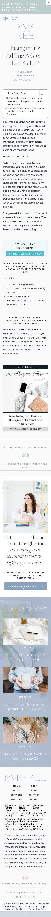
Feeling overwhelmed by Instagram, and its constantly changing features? (25, 111)
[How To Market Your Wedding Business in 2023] (25, 730)
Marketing (25, 696)
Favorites (25, 647)
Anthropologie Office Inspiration (25, 447)
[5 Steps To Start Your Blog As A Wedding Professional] (25, 631)
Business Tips (25, 75)
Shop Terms (41, 909)
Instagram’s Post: (19, 156)
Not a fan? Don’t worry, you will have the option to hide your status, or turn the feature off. (25, 101)
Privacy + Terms (27, 909)
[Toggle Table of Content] (40, 94)
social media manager (15, 333)
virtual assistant (29, 329)
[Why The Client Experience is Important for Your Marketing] (25, 680)
